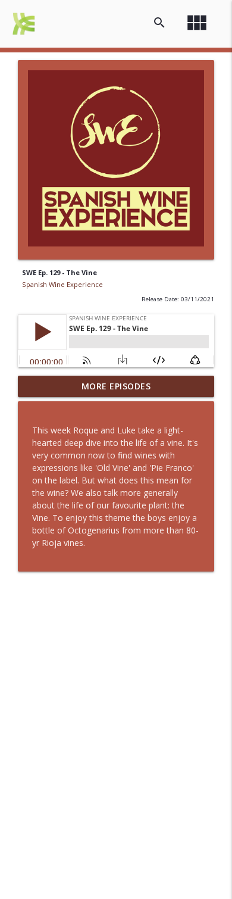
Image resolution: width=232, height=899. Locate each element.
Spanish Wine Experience (62, 284)
